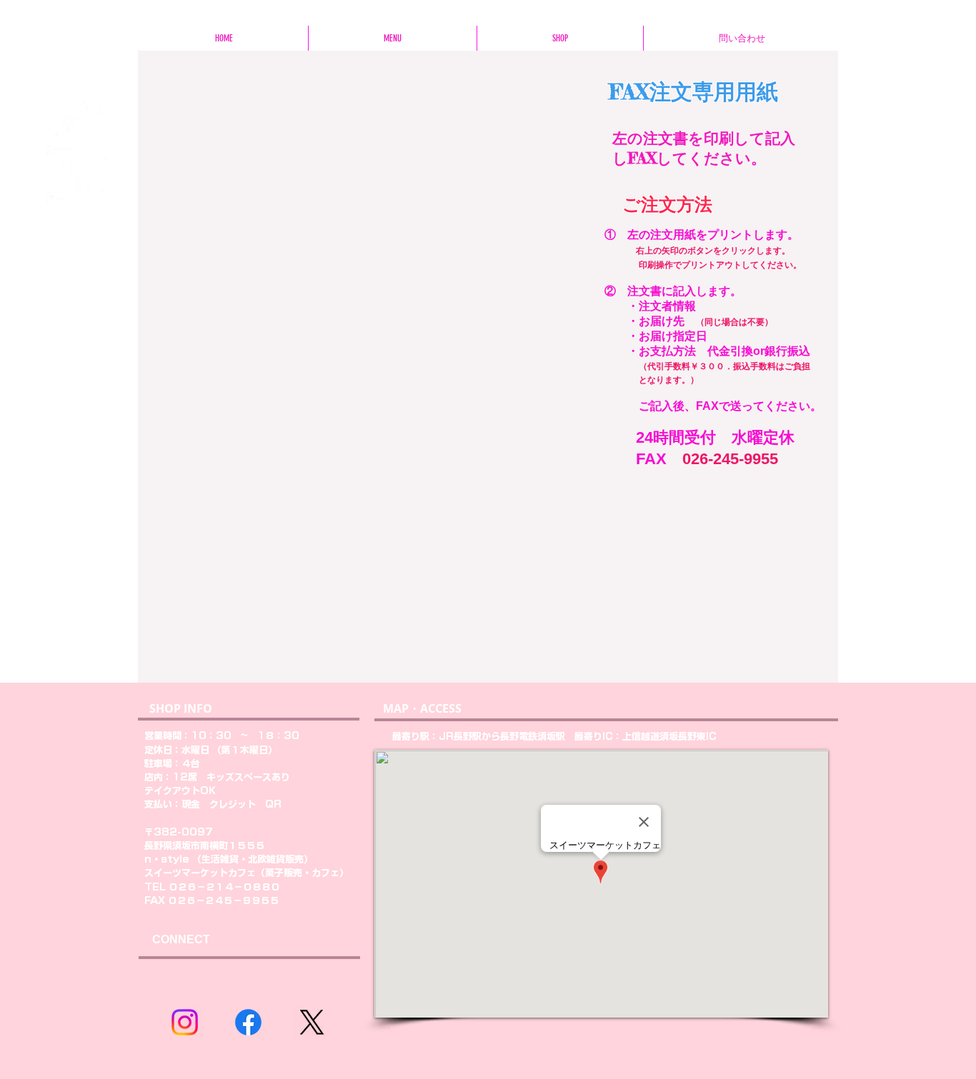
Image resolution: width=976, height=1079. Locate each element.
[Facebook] (248, 1022)
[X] (311, 1022)
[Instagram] (184, 1022)
